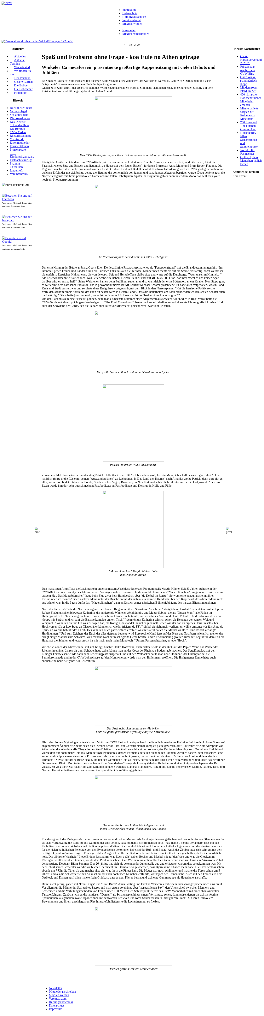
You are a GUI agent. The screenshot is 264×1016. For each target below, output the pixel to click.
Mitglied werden (132, 23)
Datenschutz (129, 13)
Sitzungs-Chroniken (16, 165)
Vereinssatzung (131, 20)
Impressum (129, 9)
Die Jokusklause (20, 118)
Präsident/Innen (19, 146)
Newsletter (128, 30)
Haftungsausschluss (134, 16)
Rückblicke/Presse (21, 107)
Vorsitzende (17, 139)
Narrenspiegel (18, 111)
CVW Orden (18, 132)
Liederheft (16, 170)
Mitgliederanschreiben (135, 33)
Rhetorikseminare (20, 135)
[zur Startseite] (7, 3)
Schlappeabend (19, 114)
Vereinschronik (19, 174)
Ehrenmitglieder (19, 142)
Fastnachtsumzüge (21, 160)
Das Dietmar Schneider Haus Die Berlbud (19, 125)
